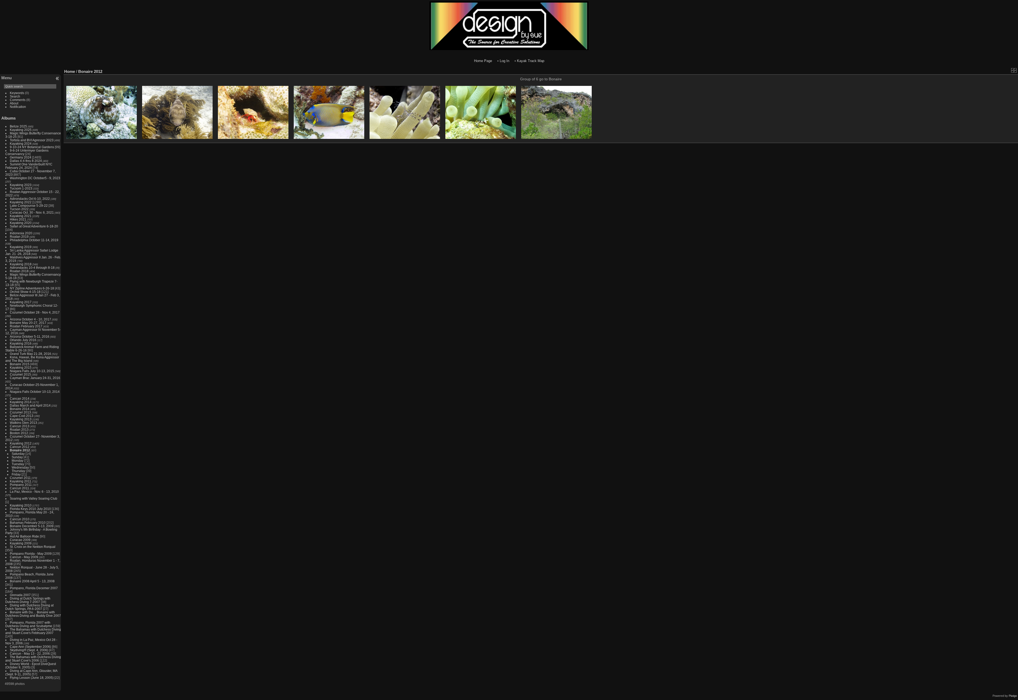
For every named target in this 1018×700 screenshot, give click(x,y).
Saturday (18, 453)
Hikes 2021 (18, 219)
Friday (16, 474)
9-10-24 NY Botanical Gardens (32, 147)
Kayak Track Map (530, 61)
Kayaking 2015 (21, 367)
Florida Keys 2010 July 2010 (30, 508)
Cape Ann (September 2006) (30, 646)
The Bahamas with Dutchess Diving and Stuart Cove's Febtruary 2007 (33, 631)
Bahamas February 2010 (28, 522)
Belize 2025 (18, 126)
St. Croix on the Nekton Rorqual (32, 546)
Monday (17, 460)
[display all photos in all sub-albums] (1014, 70)
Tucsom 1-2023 (21, 188)
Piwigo (1013, 695)
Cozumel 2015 (20, 374)
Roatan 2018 (19, 271)
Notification (18, 106)
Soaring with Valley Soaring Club (33, 498)
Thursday (18, 471)
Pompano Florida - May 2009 (31, 553)
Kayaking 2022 (21, 202)
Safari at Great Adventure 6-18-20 (34, 226)
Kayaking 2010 (21, 505)
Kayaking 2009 (21, 543)
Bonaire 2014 (19, 409)
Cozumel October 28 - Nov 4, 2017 (35, 312)
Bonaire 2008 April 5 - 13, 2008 (32, 581)
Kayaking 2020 (21, 222)
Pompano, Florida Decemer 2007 (34, 588)
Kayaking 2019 (21, 247)
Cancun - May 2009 (24, 557)
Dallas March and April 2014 (30, 405)
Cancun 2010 (19, 519)
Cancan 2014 (19, 398)
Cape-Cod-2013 (21, 415)
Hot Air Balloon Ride (24, 536)
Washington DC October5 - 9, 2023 (35, 178)
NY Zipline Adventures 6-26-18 (32, 288)
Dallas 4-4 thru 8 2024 (26, 160)
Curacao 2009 (20, 539)
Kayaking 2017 (21, 302)
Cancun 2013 (19, 426)
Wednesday (20, 467)
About (14, 103)
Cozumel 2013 (20, 412)
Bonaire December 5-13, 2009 (32, 526)
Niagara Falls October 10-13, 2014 (35, 391)
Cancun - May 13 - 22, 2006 (30, 653)
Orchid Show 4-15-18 (25, 291)
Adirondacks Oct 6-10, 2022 (30, 198)
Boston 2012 (19, 433)
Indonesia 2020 (21, 233)
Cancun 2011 (19, 488)
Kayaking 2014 (21, 402)
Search (15, 96)
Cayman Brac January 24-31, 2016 (35, 378)
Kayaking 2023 (21, 185)
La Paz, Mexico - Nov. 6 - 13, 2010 (34, 491)
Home (69, 71)
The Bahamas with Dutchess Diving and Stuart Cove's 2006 (33, 658)
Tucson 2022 (19, 209)
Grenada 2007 (20, 595)
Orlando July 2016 (23, 340)
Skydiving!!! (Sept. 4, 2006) (29, 650)
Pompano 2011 (21, 484)
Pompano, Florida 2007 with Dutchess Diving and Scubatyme (28, 624)
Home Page (483, 61)
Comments (17, 100)
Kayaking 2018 (21, 264)
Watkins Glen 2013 (23, 422)
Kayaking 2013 (21, 419)
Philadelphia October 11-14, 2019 (34, 240)
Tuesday (18, 464)
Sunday (17, 457)
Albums (8, 118)
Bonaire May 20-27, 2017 (28, 322)
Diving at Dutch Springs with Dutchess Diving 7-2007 (27, 600)
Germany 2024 (20, 157)
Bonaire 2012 (20, 450)
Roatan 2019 (19, 236)
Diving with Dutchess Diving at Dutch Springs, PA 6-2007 (29, 607)
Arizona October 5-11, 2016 (29, 336)
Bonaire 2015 (19, 364)
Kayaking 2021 (21, 216)
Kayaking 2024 (21, 143)
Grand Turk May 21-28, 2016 (30, 353)
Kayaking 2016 (21, 343)
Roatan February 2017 (26, 326)
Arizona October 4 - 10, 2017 (30, 319)
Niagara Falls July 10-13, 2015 (32, 371)
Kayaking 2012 (21, 443)
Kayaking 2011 (20, 481)
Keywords (17, 93)
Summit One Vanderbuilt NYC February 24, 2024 (28, 165)
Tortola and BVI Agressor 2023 (32, 140)
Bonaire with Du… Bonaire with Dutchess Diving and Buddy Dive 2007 (33, 613)
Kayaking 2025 (21, 129)
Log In (504, 61)
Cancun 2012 (19, 446)
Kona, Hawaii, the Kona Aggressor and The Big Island (32, 358)
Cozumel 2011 (20, 477)
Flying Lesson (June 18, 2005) (32, 677)
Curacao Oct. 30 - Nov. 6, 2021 (32, 212)
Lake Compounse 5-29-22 (29, 205)
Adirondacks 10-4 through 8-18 (32, 267)
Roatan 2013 (19, 429)
